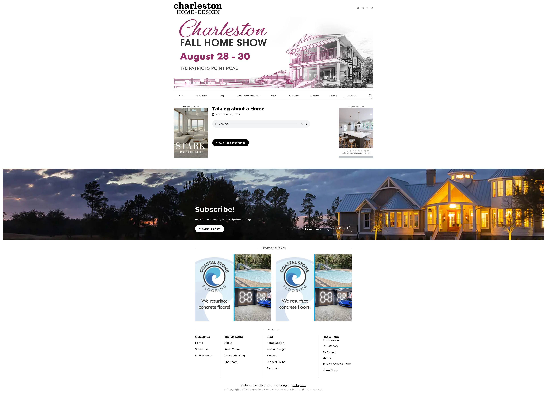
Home (181, 96)
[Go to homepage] (198, 8)
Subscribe (315, 96)
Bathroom (273, 368)
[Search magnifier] (370, 96)
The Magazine (202, 96)
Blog (222, 96)
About (228, 342)
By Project (329, 352)
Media (273, 96)
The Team (231, 362)
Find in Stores (204, 355)
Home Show (294, 96)
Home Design (275, 342)
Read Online (232, 349)
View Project (340, 228)
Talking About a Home (337, 364)
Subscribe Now (211, 228)
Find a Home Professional (248, 96)
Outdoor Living (276, 362)
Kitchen (271, 355)
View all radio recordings (230, 142)
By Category (330, 346)
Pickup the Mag (234, 355)
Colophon (299, 385)
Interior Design (276, 349)
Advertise (333, 96)
